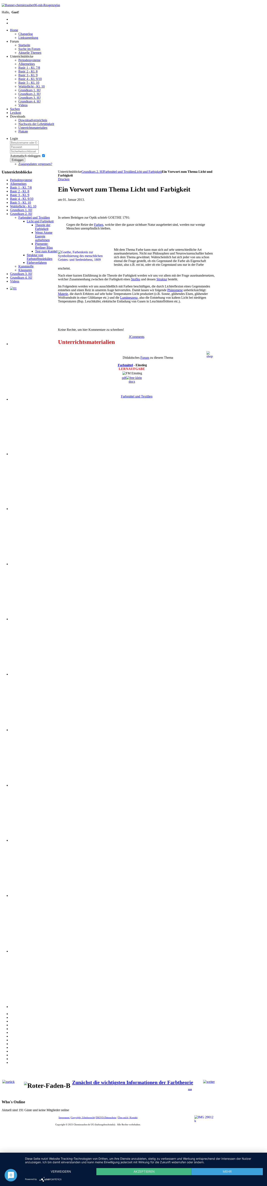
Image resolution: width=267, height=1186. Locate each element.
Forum (144, 357)
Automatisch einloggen (25, 156)
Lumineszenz (129, 297)
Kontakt (133, 1117)
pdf (124, 378)
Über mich (123, 1117)
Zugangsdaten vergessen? (35, 164)
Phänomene (175, 290)
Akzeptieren (144, 1171)
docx (132, 381)
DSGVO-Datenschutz (106, 1117)
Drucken (63, 179)
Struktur (161, 279)
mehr (227, 1171)
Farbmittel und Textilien (119, 171)
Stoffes (135, 279)
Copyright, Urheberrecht (83, 1117)
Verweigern (61, 1171)
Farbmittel (125, 365)
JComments (136, 336)
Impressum (64, 1117)
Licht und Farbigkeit (148, 171)
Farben (98, 224)
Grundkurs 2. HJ (92, 171)
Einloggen (18, 160)
